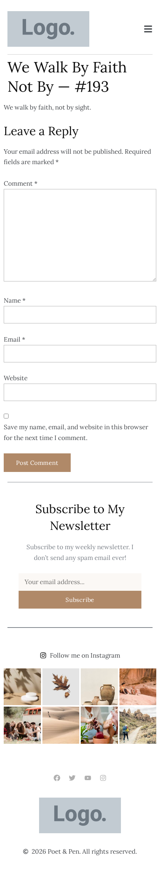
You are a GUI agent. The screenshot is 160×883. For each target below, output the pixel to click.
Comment (21, 183)
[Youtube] (87, 778)
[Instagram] (103, 778)
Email (14, 339)
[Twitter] (72, 778)
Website (16, 378)
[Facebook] (57, 778)
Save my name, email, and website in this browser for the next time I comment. (76, 432)
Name (15, 300)
